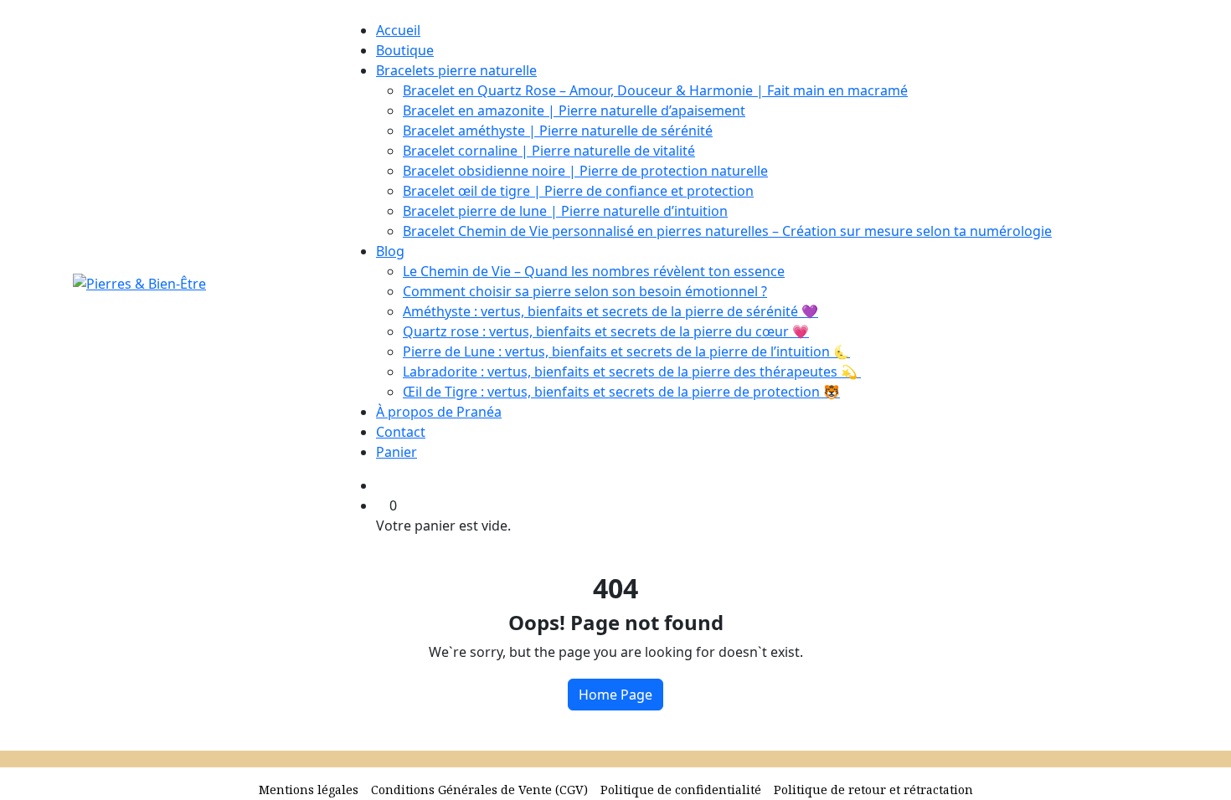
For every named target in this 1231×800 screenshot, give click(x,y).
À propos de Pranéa (439, 412)
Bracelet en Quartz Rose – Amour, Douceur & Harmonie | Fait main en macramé (655, 90)
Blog (390, 251)
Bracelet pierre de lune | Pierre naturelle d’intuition (565, 211)
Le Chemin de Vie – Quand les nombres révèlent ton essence (594, 271)
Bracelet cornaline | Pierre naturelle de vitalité (549, 150)
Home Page (615, 694)
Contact (400, 432)
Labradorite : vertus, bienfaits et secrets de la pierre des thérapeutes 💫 (632, 371)
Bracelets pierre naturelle (456, 70)
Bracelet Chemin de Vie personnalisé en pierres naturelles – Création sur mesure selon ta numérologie (727, 231)
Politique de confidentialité (680, 789)
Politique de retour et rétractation (873, 789)
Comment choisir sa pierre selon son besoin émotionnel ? (585, 291)
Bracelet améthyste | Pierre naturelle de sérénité (558, 130)
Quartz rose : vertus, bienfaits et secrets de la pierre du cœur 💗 (606, 331)
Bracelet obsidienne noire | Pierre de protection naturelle (585, 171)
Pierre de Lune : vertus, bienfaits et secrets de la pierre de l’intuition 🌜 (626, 351)
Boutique (405, 50)
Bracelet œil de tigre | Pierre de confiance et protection (578, 191)
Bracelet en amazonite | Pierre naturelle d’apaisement (574, 110)
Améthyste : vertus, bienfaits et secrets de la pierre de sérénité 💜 (610, 311)
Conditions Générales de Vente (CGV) (479, 789)
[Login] (381, 485)
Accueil (398, 30)
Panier (396, 452)
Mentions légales (308, 789)
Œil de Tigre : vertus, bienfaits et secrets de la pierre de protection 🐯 (621, 391)
